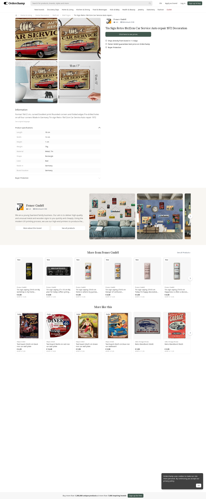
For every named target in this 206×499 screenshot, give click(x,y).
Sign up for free (135, 495)
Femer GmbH (21, 287)
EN (161, 3)
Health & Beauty (128, 9)
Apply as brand (171, 3)
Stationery (151, 9)
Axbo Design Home (142, 342)
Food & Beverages (100, 9)
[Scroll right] (190, 216)
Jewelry (141, 9)
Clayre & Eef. (21, 342)
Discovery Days (53, 9)
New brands (39, 9)
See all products (68, 228)
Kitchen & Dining (83, 9)
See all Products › (184, 252)
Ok (199, 485)
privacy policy (168, 481)
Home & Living (67, 9)
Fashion (161, 9)
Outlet (169, 9)
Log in (183, 3)
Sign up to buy (195, 3)
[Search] (150, 3)
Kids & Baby (114, 9)
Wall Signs (66, 15)
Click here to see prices (128, 34)
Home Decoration (42, 15)
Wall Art (56, 15)
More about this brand (32, 228)
